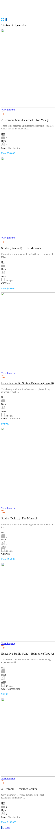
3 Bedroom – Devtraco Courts (19, 788)
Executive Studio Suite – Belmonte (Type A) (27, 653)
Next (7, 827)
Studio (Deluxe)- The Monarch (19, 518)
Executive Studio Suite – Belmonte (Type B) (27, 383)
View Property (8, 109)
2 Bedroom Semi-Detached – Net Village (25, 120)
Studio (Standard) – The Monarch (21, 248)
